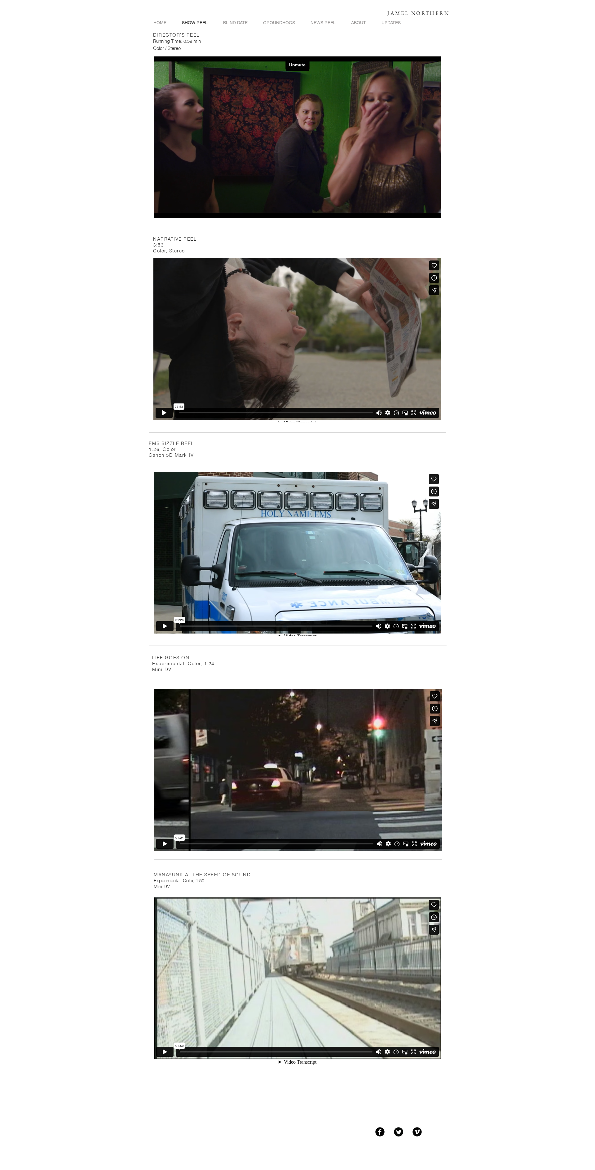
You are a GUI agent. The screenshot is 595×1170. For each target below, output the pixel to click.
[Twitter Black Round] (398, 1132)
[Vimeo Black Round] (417, 1132)
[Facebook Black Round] (380, 1132)
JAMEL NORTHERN (418, 13)
